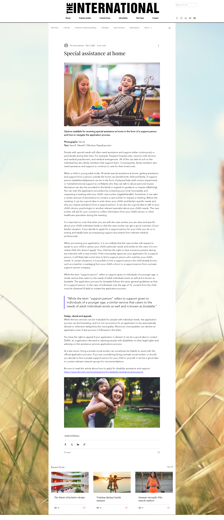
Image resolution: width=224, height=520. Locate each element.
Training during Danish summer (108, 499)
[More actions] (158, 45)
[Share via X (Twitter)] (71, 444)
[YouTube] (194, 18)
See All (170, 467)
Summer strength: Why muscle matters (150, 499)
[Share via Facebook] (65, 444)
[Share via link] (84, 444)
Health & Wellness (72, 435)
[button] (169, 28)
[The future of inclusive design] (70, 482)
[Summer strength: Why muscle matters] (154, 482)
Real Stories (119, 28)
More (147, 28)
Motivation (134, 28)
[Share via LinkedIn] (78, 444)
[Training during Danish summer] (112, 482)
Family (66, 28)
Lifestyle (105, 28)
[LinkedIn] (185, 18)
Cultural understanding (85, 28)
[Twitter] (190, 18)
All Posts (54, 28)
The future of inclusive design (69, 497)
